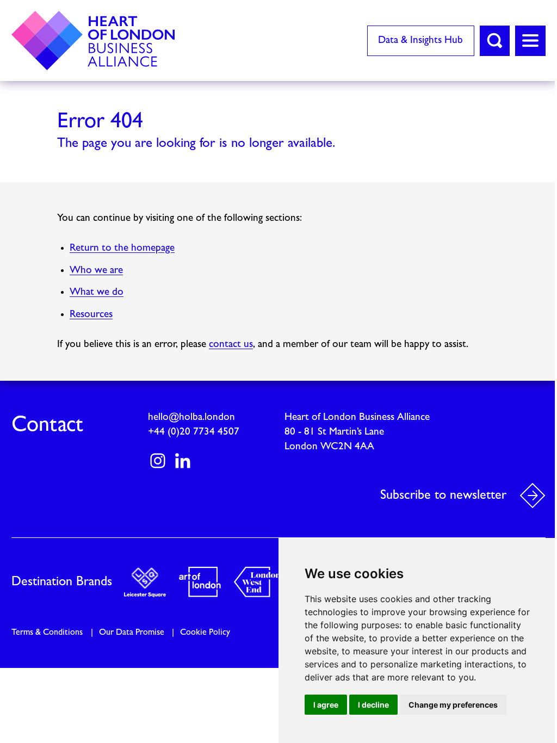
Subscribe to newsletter (443, 495)
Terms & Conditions (47, 632)
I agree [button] (325, 704)
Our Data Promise (131, 632)
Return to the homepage (122, 248)
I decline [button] (373, 704)
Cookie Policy (205, 632)
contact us (231, 344)
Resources (91, 314)
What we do (96, 292)
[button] (495, 41)
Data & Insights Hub (420, 40)
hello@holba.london (191, 417)
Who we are (96, 270)
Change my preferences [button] (453, 704)
